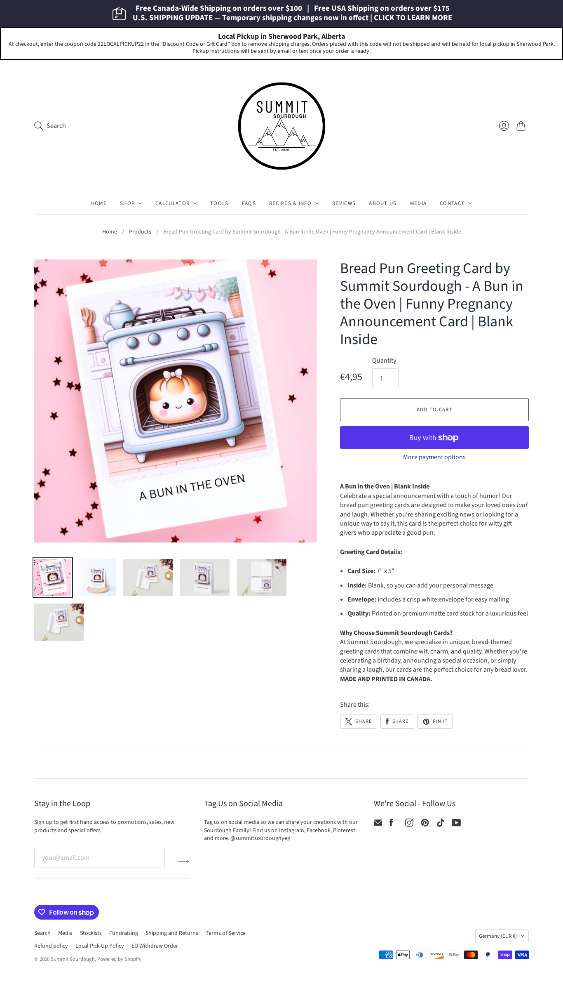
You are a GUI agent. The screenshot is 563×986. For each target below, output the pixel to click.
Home (99, 203)
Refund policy (51, 946)
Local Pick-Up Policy (99, 946)
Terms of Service (226, 933)
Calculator (172, 203)
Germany (498, 936)
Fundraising (123, 933)
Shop (127, 203)
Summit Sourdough (73, 959)
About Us (382, 203)
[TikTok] (440, 824)
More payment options (434, 457)
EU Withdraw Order (154, 946)
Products (140, 232)
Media (418, 203)
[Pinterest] (425, 824)
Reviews (344, 203)
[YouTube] (456, 824)
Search (42, 933)
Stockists (91, 933)
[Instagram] (409, 824)
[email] (378, 824)
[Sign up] (183, 860)
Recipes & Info (290, 203)
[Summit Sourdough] (281, 126)
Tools (219, 203)
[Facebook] (391, 824)
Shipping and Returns (171, 933)
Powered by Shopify (119, 959)
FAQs (249, 203)
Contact (452, 203)
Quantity (384, 360)
